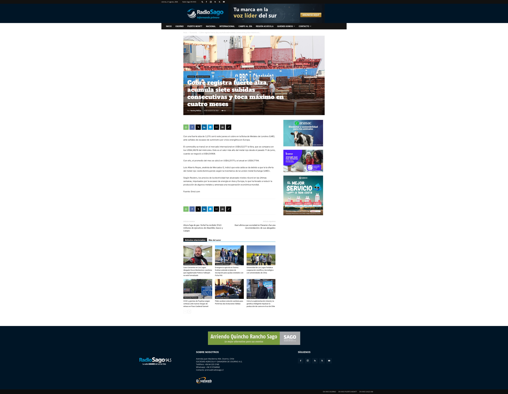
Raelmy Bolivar (195, 111)
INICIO (169, 26)
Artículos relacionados (195, 240)
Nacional (211, 26)
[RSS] (215, 2)
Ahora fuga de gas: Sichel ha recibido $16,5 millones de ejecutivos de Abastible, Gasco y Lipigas (203, 228)
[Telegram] (210, 127)
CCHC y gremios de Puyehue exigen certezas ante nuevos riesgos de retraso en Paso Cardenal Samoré (196, 303)
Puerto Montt (194, 26)
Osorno (179, 26)
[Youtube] (224, 2)
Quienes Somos (285, 26)
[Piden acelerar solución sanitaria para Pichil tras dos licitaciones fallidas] (229, 289)
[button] (202, 2)
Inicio (185, 32)
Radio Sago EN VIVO (189, 2)
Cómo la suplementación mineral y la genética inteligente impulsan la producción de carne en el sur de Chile (261, 303)
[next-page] (189, 311)
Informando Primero (203, 77)
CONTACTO (304, 26)
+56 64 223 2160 (212, 364)
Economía (193, 32)
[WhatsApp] (186, 127)
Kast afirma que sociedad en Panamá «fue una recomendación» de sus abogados (255, 226)
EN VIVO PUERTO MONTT (347, 392)
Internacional (227, 26)
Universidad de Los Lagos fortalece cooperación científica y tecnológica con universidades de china (260, 270)
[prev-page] (185, 311)
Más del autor (215, 240)
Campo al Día (245, 26)
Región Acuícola (264, 26)
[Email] (216, 127)
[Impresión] (222, 127)
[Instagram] (211, 2)
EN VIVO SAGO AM (366, 392)
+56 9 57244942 (213, 367)
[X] (219, 2)
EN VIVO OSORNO (329, 392)
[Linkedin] (204, 127)
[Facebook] (206, 2)
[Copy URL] (228, 127)
